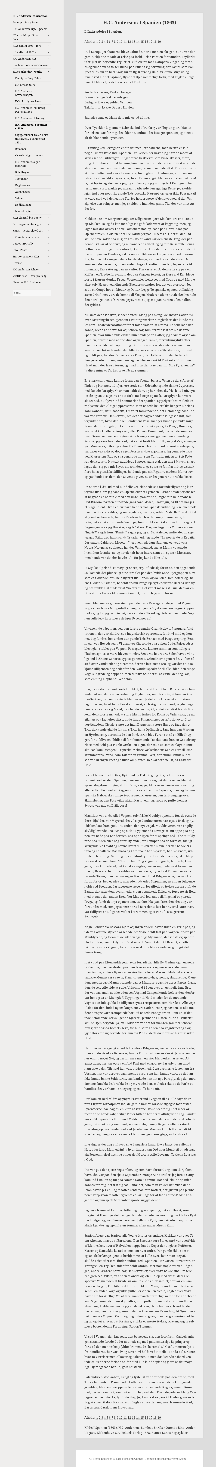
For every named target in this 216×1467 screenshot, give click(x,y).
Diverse (17, 263)
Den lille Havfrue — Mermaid (31, 65)
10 (121, 42)
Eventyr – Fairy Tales (25, 22)
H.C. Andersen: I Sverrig (29, 118)
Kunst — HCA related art (28, 230)
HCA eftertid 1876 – (24, 52)
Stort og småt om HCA (26, 256)
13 (133, 42)
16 (146, 42)
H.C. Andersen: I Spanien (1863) (31, 126)
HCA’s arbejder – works (27, 71)
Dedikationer (23, 204)
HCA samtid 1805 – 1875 (27, 45)
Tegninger (21, 178)
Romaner (20, 149)
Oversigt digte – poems (29, 155)
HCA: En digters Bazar (28, 101)
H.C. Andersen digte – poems (30, 29)
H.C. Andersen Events (26, 237)
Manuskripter (23, 211)
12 (129, 42)
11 (125, 42)
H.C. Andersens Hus (24, 58)
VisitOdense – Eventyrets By (29, 276)
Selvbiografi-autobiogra (27, 224)
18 (155, 42)
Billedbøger (22, 172)
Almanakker (22, 191)
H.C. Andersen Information (30, 16)
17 (150, 42)
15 (142, 42)
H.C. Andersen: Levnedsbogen (24, 93)
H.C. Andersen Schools (26, 269)
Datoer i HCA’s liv (23, 243)
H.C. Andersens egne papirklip (27, 163)
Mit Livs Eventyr (25, 84)
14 (138, 42)
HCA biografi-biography (27, 217)
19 (159, 42)
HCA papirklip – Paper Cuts (26, 37)
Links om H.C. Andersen (27, 282)
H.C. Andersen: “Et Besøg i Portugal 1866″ (30, 109)
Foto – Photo (20, 250)
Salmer (19, 198)
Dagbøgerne (22, 185)
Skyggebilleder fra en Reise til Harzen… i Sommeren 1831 (31, 138)
